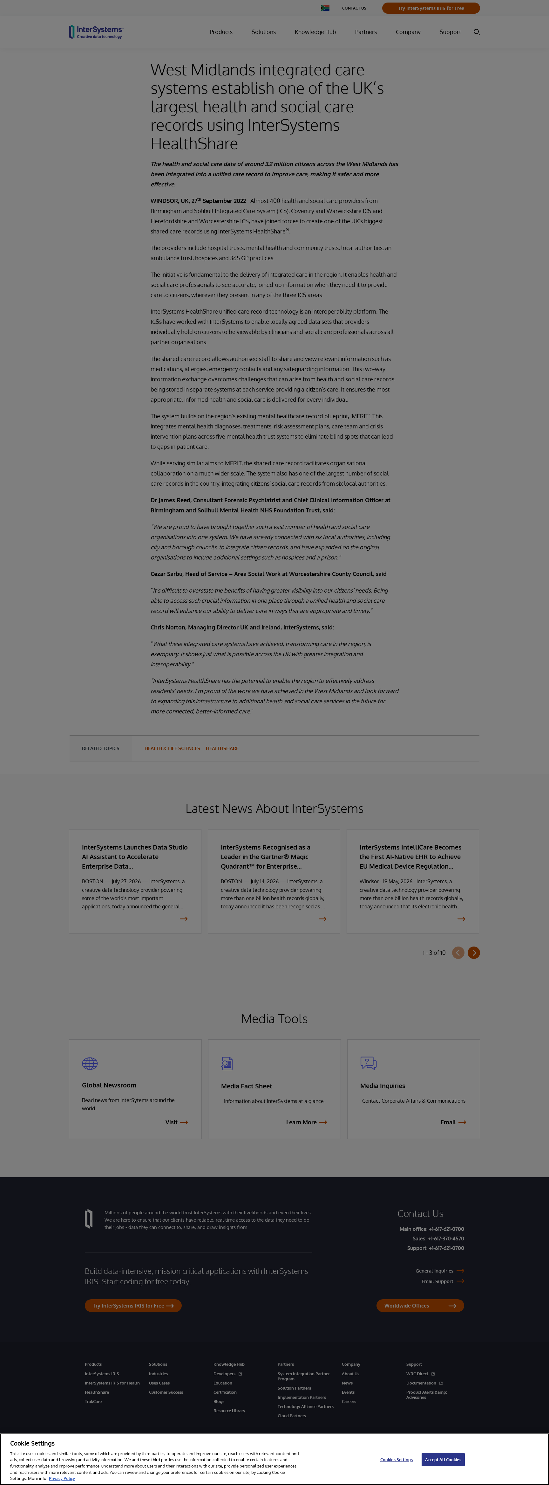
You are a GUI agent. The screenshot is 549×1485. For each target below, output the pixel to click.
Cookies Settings (396, 1459)
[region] (274, 1459)
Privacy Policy (62, 1478)
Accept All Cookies (443, 1459)
